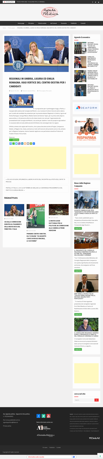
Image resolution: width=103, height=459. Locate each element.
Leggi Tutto (78, 228)
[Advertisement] (37, 158)
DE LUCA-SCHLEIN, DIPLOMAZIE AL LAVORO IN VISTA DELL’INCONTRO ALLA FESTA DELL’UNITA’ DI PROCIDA (35, 180)
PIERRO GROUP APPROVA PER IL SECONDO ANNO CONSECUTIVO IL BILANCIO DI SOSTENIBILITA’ (93, 75)
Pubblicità (74, 23)
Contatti (83, 23)
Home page (21, 23)
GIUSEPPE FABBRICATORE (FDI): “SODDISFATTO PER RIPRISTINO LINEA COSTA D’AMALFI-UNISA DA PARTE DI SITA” (86, 212)
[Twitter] (95, 2)
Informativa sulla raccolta (36, 457)
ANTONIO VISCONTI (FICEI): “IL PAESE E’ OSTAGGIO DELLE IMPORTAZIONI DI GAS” (93, 89)
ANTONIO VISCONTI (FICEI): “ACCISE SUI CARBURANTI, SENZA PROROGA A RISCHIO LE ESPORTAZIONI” (93, 47)
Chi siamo (31, 23)
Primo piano (49, 91)
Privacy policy (7, 426)
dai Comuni (53, 23)
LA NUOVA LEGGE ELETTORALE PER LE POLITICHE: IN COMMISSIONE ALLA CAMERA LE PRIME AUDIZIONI (59, 225)
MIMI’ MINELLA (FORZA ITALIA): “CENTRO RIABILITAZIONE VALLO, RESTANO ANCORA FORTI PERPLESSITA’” (84, 296)
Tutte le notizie (42, 23)
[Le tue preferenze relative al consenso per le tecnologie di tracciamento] (100, 456)
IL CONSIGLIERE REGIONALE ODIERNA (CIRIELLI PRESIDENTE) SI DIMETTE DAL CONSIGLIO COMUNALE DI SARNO (86, 334)
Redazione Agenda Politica (28, 91)
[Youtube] (98, 2)
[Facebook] (92, 2)
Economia (64, 23)
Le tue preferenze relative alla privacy (58, 457)
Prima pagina (42, 91)
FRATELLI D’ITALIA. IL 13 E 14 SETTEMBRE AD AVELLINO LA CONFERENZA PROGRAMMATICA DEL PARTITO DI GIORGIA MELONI (34, 189)
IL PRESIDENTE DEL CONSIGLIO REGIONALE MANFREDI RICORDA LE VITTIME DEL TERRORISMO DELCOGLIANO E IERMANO (85, 252)
